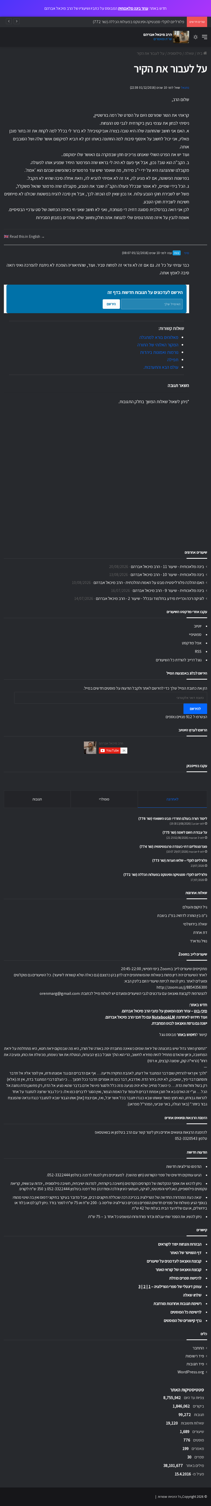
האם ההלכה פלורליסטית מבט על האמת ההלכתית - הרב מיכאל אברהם (149, 582)
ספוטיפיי (195, 634)
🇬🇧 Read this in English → (24, 236)
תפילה (172, 360)
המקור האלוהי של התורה (157, 345)
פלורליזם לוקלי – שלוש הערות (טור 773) (179, 860)
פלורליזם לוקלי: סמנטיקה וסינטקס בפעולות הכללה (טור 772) (138, 21)
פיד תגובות (195, 1364)
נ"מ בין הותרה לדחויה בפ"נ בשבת (182, 915)
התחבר (198, 1348)
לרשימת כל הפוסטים (186, 1312)
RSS (198, 651)
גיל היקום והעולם (195, 907)
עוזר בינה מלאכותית (133, 8)
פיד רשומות (195, 1356)
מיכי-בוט (200, 1011)
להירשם (195, 708)
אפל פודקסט (191, 643)
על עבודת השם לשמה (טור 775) (185, 832)
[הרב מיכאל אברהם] (164, 37)
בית (200, 53)
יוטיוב (197, 626)
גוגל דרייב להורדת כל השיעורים (178, 660)
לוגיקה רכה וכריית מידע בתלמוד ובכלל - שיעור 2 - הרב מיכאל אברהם (150, 598)
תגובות (37, 799)
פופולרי (104, 799)
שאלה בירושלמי (195, 924)
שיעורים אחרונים (196, 552)
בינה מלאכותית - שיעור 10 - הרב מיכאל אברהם (167, 574)
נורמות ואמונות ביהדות (159, 352)
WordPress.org (191, 1372)
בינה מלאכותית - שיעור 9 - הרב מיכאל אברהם (168, 590)
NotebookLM (163, 1017)
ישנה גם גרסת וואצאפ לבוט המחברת (179, 1023)
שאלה (189, 53)
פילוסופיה (175, 53)
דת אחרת (200, 932)
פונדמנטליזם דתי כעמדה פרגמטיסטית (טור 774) (173, 846)
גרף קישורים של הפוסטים (182, 1320)
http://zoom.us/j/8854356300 (181, 987)
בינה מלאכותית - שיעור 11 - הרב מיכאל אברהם (167, 566)
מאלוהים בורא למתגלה (158, 337)
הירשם (111, 304)
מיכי (186, 253)
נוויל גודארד (198, 941)
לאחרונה (172, 799)
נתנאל (185, 87)
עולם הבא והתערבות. (160, 367)
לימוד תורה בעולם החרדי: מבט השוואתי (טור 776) (172, 818)
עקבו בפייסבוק (197, 765)
